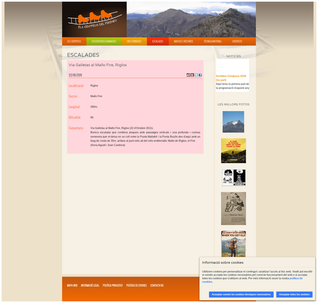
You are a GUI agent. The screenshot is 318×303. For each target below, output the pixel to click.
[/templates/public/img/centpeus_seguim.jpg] (233, 150)
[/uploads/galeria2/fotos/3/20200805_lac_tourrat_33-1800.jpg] (233, 131)
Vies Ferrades (134, 41)
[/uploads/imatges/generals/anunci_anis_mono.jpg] (233, 208)
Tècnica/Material (213, 41)
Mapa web (72, 285)
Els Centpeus (74, 41)
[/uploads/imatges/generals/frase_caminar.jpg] (233, 249)
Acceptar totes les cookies (294, 294)
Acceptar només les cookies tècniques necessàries (241, 294)
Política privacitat (113, 285)
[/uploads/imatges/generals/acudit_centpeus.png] (233, 177)
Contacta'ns (157, 285)
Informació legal (90, 285)
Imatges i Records (183, 41)
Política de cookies (136, 285)
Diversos (237, 41)
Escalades (157, 41)
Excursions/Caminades (104, 41)
